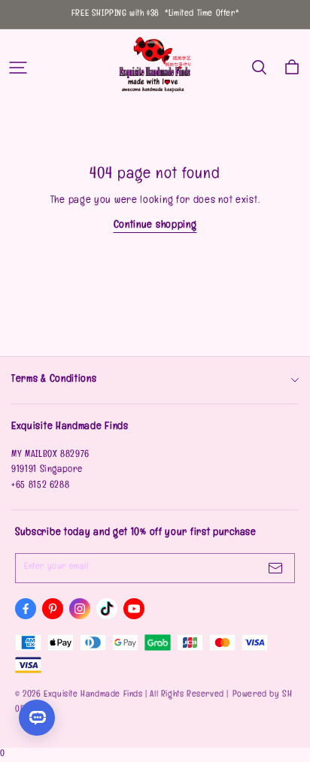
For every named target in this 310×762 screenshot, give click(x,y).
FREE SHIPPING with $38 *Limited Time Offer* (155, 14)
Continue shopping (155, 225)
